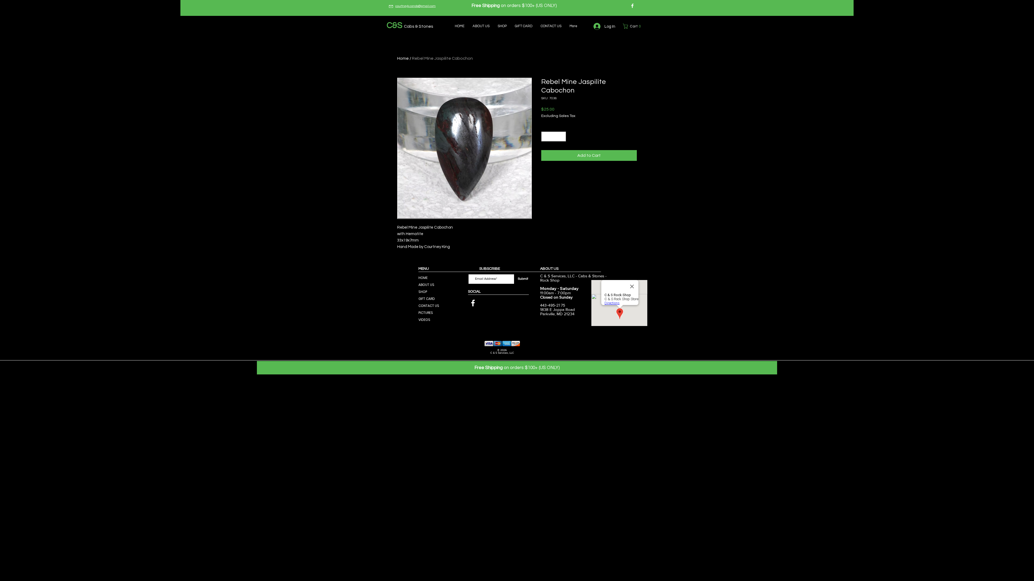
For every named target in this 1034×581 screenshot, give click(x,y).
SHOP (422, 291)
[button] (633, 26)
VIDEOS (424, 319)
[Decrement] (545, 136)
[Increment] (561, 136)
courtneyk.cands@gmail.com (415, 6)
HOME (423, 277)
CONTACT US (428, 305)
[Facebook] (632, 6)
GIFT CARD (426, 298)
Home (403, 58)
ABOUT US (426, 284)
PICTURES (425, 312)
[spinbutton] (553, 136)
